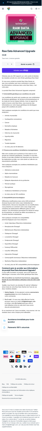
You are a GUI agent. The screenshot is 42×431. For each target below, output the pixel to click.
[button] (3, 9)
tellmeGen (22, 383)
